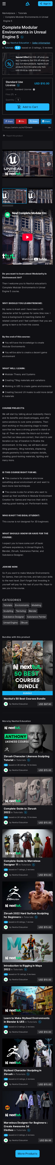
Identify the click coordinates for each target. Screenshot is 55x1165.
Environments (22, 605)
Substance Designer (13, 616)
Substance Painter (36, 616)
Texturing (21, 611)
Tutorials (9, 47)
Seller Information (41, 42)
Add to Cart (30, 107)
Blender (33, 611)
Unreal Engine (10, 622)
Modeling (36, 605)
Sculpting (8, 611)
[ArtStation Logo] (27, 4)
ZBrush (24, 622)
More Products (27, 1153)
